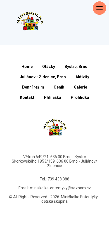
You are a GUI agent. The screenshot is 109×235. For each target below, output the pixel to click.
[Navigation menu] (99, 22)
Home (27, 66)
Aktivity (82, 77)
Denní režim (33, 87)
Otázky (48, 66)
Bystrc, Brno (76, 66)
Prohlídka (80, 97)
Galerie (80, 87)
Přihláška (52, 97)
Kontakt (27, 97)
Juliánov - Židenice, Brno (43, 77)
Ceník (59, 87)
